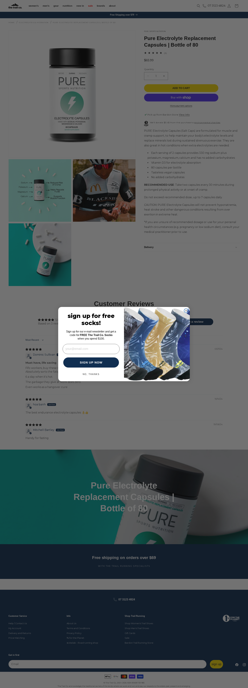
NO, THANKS (91, 374)
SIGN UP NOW (91, 362)
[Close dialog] (186, 311)
